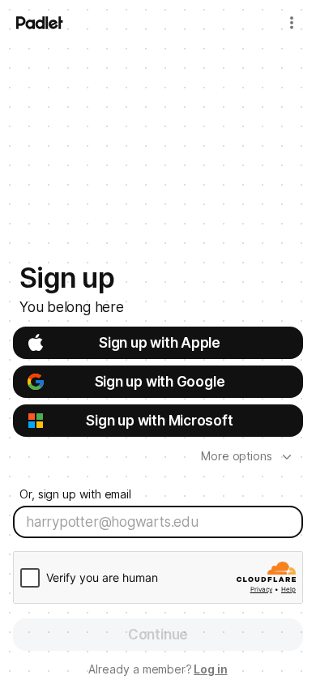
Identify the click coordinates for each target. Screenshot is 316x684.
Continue (158, 634)
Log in (211, 669)
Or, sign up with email (75, 494)
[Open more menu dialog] (291, 22)
